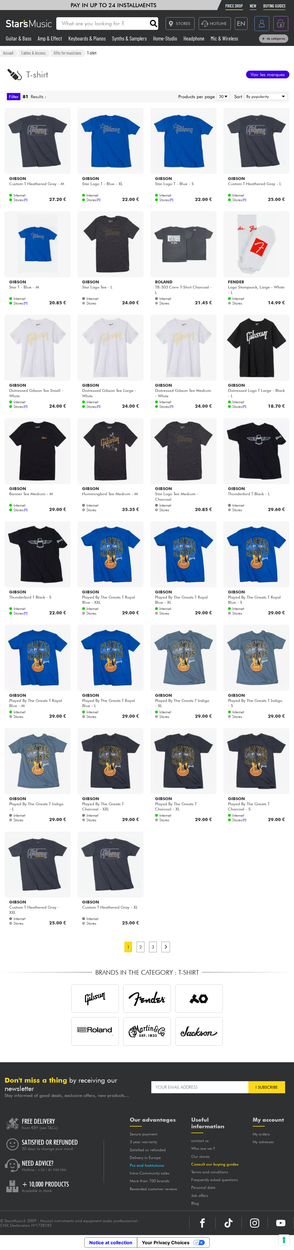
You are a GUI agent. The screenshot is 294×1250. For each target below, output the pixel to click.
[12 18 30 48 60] (222, 96)
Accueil (8, 52)
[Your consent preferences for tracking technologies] (283, 1239)
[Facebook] (202, 1223)
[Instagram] (255, 1223)
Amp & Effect (50, 38)
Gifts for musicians (67, 52)
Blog (195, 1203)
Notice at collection (110, 1242)
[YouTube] (281, 1223)
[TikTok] (228, 1223)
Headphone (194, 38)
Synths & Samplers (130, 38)
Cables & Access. (33, 52)
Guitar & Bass (19, 38)
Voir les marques (268, 74)
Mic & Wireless (224, 38)
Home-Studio (165, 38)
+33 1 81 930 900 (52, 1170)
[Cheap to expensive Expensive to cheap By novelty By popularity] (264, 96)
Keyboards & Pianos (87, 38)
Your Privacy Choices (165, 1242)
